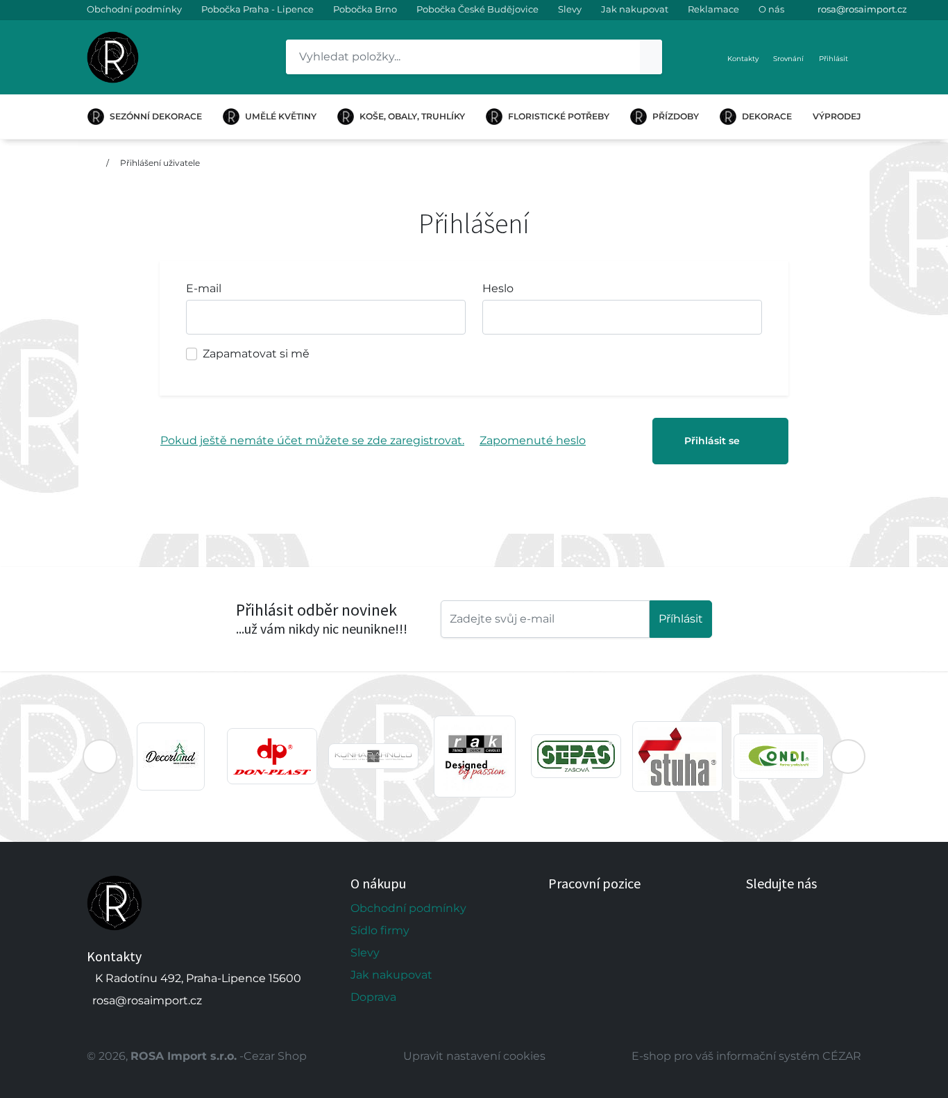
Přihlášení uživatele (160, 163)
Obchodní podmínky (134, 9)
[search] (651, 57)
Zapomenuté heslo (533, 440)
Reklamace (713, 9)
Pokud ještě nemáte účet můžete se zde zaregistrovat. (312, 440)
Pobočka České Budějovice (477, 9)
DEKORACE (767, 116)
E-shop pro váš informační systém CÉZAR (746, 1056)
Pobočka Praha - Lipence (257, 9)
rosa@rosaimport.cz (862, 9)
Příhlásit (681, 618)
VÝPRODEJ (837, 116)
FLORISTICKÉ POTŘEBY (558, 116)
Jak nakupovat (634, 9)
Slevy (570, 9)
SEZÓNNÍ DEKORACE (156, 116)
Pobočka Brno (365, 9)
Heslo (498, 288)
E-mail (203, 288)
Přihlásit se (712, 440)
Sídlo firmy (379, 930)
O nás (771, 9)
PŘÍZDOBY (675, 116)
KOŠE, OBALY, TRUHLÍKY (412, 116)
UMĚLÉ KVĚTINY (280, 116)
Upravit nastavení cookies (474, 1056)
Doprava (373, 997)
